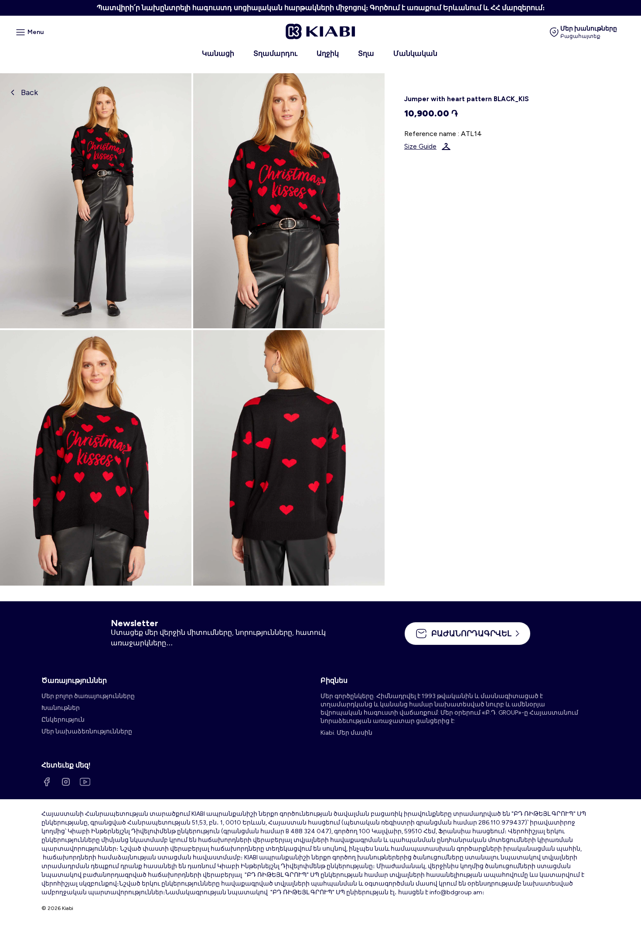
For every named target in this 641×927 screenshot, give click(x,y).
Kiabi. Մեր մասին (346, 732)
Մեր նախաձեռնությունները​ (86, 731)
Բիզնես (334, 680)
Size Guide (420, 146)
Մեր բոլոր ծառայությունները (88, 696)
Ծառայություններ (74, 680)
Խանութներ (60, 708)
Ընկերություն (63, 719)
